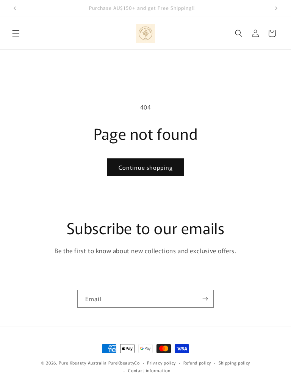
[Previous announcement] (14, 8)
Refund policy (197, 363)
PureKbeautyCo (124, 363)
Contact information (149, 370)
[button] (16, 33)
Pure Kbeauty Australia (82, 363)
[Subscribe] (205, 299)
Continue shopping (146, 167)
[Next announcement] (276, 8)
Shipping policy (234, 363)
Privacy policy (161, 363)
